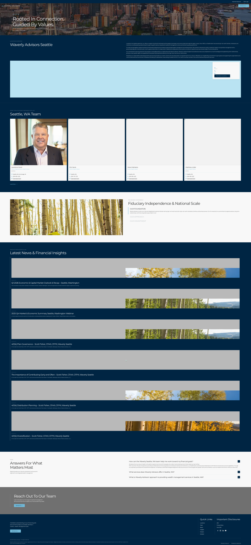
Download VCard (17, 178)
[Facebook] (218, 531)
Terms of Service (236, 543)
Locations (132, 6)
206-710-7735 (74, 176)
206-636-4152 (132, 176)
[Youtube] (226, 531)
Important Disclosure (236, 1)
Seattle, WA (15, 174)
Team (201, 525)
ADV (218, 523)
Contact (202, 534)
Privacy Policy (220, 525)
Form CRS (219, 527)
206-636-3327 (190, 176)
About (201, 527)
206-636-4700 (16, 176)
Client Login (245, 1)
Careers (158, 6)
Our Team (139, 6)
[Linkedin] (223, 531)
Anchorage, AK (22, 174)
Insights (152, 6)
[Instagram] (220, 531)
